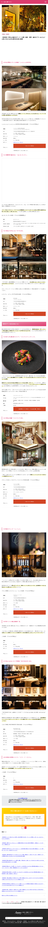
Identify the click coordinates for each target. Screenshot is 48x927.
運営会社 (4, 921)
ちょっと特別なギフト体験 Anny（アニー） (37, 921)
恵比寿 (7, 34)
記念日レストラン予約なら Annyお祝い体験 (12, 922)
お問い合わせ (19, 921)
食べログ (21, 142)
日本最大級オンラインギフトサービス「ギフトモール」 (33, 922)
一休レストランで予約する (29, 145)
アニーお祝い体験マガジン (6, 1)
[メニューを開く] (45, 2)
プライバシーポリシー (11, 921)
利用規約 (25, 921)
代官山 (3, 34)
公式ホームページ (16, 142)
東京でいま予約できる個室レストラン (9, 895)
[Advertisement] (12, 50)
